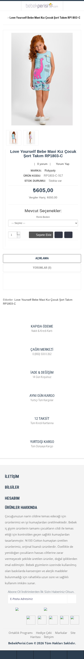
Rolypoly (50, 170)
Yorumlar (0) (42, 267)
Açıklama (42, 258)
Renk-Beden (43, 217)
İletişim (49, 637)
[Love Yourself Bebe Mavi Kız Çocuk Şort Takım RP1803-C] (13, 137)
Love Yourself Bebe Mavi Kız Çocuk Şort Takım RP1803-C (45, 17)
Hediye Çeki (44, 633)
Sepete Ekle (42, 234)
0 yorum (42, 163)
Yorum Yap (62, 163)
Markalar (61, 633)
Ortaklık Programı (21, 633)
